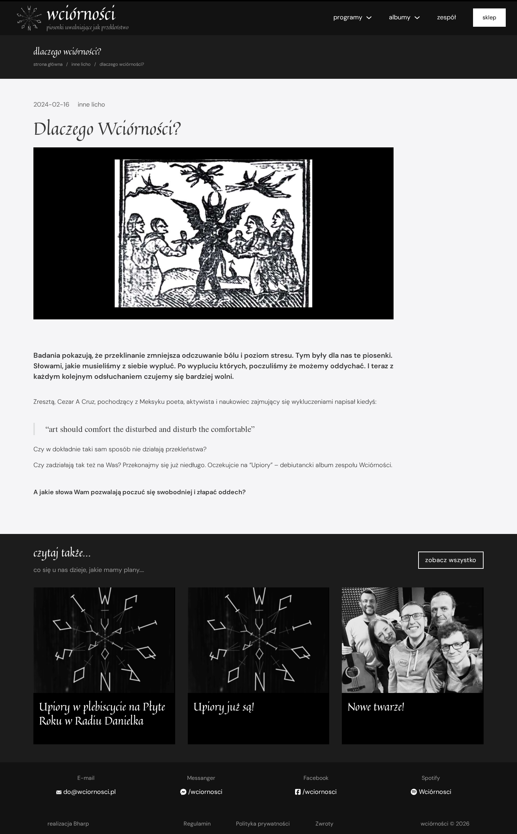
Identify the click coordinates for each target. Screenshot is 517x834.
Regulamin (197, 823)
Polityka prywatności (263, 823)
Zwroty (324, 823)
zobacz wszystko (451, 560)
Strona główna (48, 64)
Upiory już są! (223, 706)
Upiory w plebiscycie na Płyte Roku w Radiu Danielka (102, 713)
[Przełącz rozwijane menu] (369, 17)
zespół (446, 17)
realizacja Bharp (68, 823)
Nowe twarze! (375, 706)
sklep (489, 17)
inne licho (81, 64)
